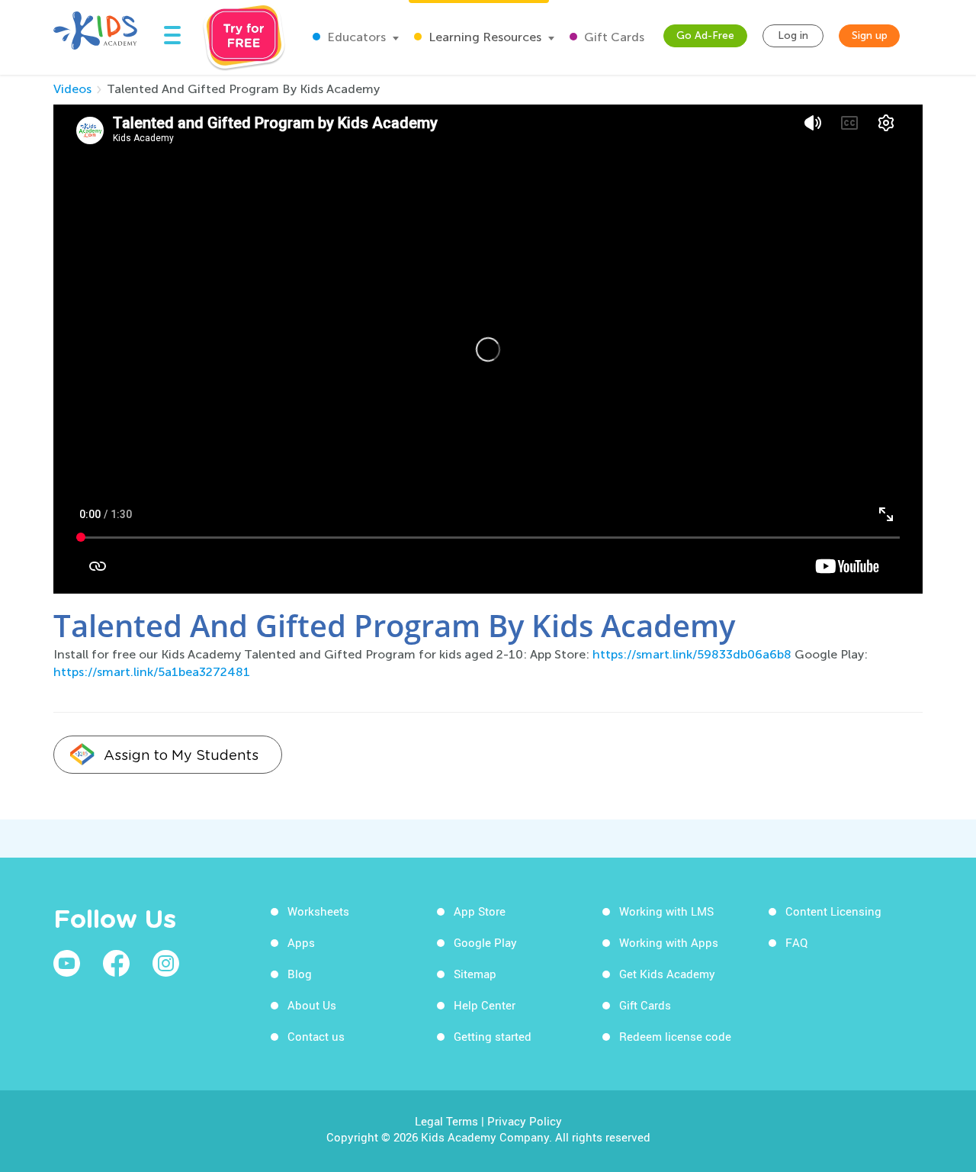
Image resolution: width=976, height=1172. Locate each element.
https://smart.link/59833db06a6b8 (691, 654)
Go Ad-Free (705, 35)
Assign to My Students (181, 755)
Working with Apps (668, 942)
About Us (311, 1005)
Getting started (492, 1036)
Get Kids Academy (667, 973)
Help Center (484, 1005)
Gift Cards (612, 37)
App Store (480, 911)
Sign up (870, 35)
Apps (301, 942)
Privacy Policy (524, 1121)
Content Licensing (833, 911)
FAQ (796, 942)
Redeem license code (675, 1036)
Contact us (316, 1036)
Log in (793, 35)
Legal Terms (446, 1121)
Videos (72, 89)
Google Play (485, 942)
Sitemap (475, 973)
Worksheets (318, 911)
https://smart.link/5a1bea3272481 (151, 672)
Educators (355, 37)
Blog (299, 973)
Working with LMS (666, 911)
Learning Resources (483, 37)
